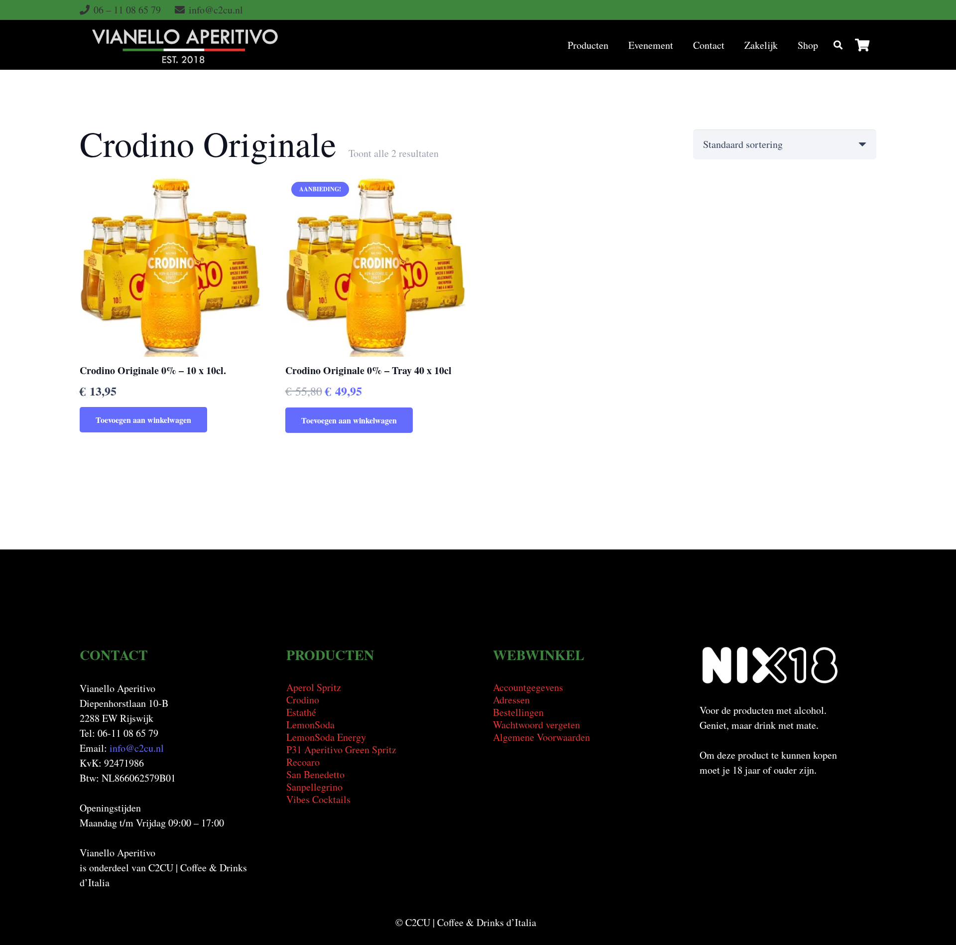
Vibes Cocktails (318, 799)
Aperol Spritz (313, 687)
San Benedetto (315, 774)
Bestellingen (518, 712)
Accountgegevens (528, 687)
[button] (838, 44)
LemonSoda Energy (326, 737)
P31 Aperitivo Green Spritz (341, 749)
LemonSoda (310, 724)
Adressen (511, 699)
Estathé (301, 712)
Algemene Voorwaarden (541, 737)
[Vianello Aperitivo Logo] (185, 44)
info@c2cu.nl (137, 748)
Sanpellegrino (314, 787)
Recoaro (303, 762)
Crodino (302, 699)
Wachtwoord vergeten (536, 724)
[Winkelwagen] (862, 45)
